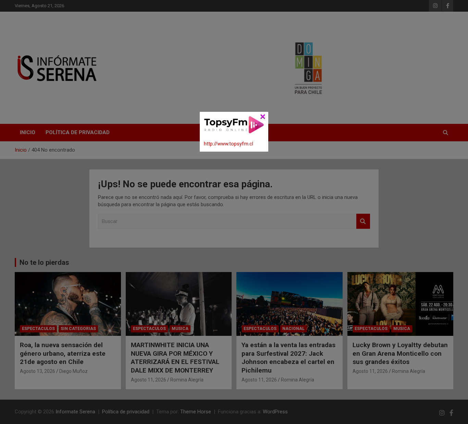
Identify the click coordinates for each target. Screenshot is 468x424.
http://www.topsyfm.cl (228, 144)
